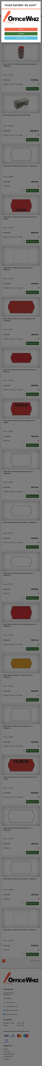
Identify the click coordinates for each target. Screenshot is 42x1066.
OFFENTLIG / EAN (21, 38)
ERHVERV (21, 34)
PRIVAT (21, 29)
